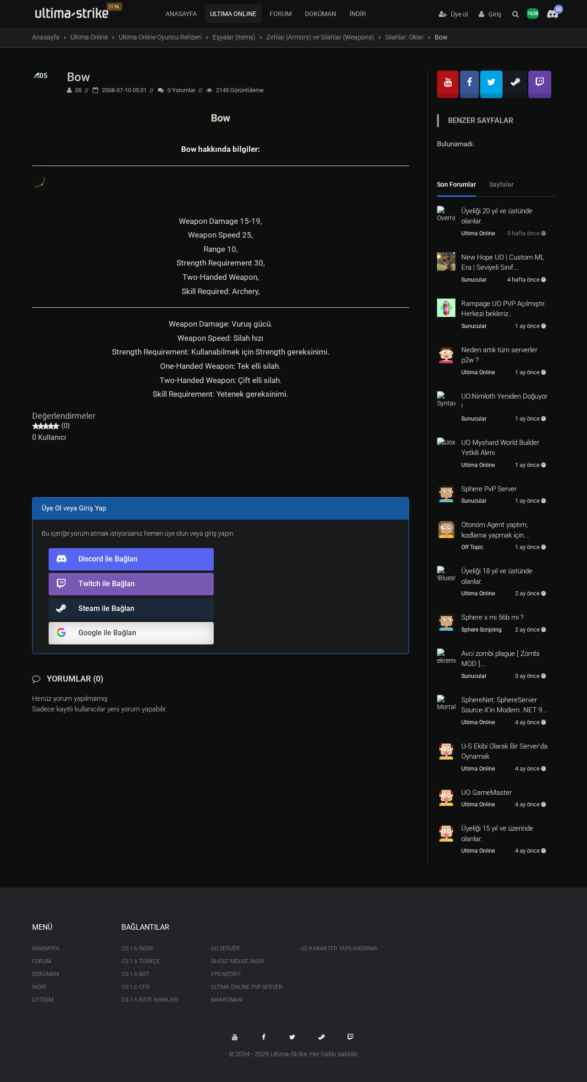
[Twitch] (539, 84)
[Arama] (515, 14)
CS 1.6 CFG (136, 987)
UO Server (225, 948)
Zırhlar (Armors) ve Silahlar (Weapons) (320, 37)
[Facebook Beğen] (263, 1037)
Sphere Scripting (481, 630)
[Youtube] (448, 84)
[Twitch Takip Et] (350, 1037)
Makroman (227, 1000)
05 (78, 90)
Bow (78, 77)
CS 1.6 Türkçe (141, 961)
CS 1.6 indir (137, 948)
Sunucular (474, 280)
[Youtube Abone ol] (234, 1037)
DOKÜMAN (320, 13)
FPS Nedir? (225, 974)
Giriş (492, 14)
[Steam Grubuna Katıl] (321, 1037)
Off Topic (472, 547)
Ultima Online (89, 37)
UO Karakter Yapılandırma (338, 948)
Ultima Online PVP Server (246, 987)
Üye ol (457, 14)
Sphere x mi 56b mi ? (492, 617)
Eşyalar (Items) (234, 37)
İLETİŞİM (42, 1000)
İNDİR (357, 13)
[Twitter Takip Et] (292, 1037)
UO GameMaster (486, 792)
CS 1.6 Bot (135, 974)
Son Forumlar (456, 184)
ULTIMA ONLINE (233, 13)
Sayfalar (501, 184)
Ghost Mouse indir (237, 961)
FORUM (281, 13)
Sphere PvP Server (489, 489)
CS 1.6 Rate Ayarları (150, 1000)
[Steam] (515, 84)
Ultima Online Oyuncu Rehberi (160, 37)
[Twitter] (491, 84)
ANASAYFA (181, 13)
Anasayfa (46, 37)
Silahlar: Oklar (404, 37)
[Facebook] (469, 84)
